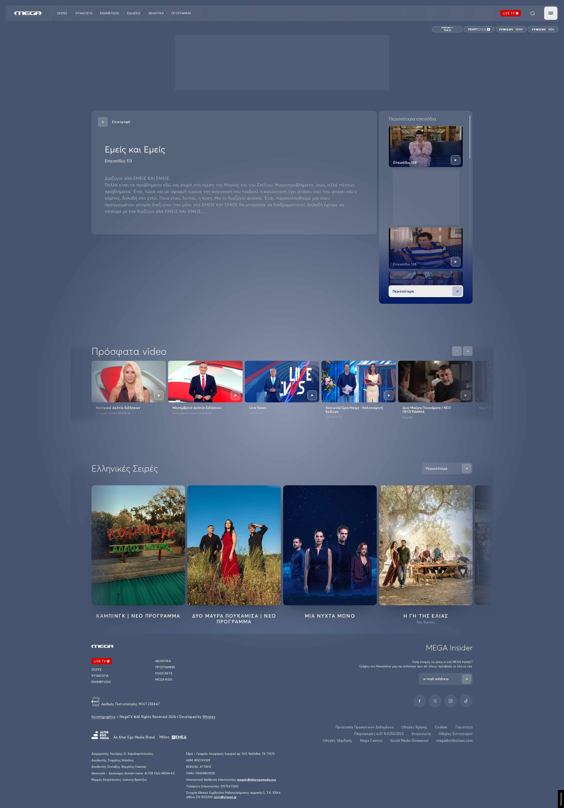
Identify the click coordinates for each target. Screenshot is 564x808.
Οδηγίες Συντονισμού (455, 734)
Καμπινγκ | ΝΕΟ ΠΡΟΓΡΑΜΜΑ (138, 616)
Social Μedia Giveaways (409, 740)
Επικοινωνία (421, 734)
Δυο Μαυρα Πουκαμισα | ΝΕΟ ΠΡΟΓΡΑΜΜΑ (234, 619)
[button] (550, 13)
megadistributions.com (454, 740)
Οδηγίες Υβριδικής (337, 740)
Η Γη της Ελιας (425, 616)
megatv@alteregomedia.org (256, 779)
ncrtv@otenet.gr (225, 797)
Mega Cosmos (371, 740)
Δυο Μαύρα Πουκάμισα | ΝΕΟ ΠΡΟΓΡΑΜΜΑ (427, 409)
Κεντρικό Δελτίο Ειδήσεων (118, 407)
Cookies (441, 727)
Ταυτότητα (464, 727)
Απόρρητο (560, 799)
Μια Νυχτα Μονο (330, 616)
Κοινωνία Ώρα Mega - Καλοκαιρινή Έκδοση (354, 409)
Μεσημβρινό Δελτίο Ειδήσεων (197, 407)
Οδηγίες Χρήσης (414, 727)
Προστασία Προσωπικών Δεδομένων (365, 727)
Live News (257, 407)
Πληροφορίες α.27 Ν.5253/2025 (379, 734)
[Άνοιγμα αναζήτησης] (532, 13)
